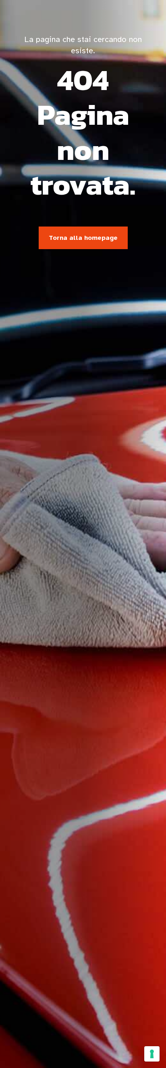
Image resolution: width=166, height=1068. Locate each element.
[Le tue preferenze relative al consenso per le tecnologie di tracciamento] (152, 1054)
